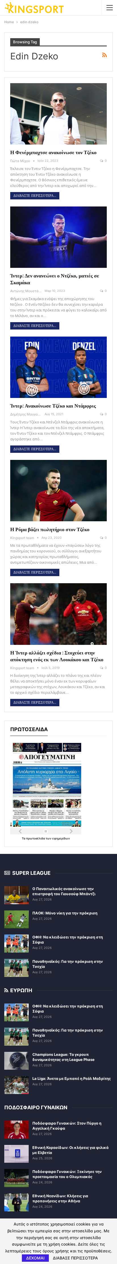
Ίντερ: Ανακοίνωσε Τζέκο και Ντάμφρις (53, 405)
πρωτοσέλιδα (36, 838)
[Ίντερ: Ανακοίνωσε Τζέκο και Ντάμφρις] (58, 367)
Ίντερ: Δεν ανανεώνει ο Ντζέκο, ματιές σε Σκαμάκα (54, 279)
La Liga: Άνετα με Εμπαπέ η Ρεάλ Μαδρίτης (71, 1078)
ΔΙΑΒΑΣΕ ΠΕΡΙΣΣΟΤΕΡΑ (75, 1258)
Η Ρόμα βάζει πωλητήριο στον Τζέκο (49, 529)
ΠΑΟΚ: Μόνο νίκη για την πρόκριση (64, 913)
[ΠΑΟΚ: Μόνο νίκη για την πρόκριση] (16, 919)
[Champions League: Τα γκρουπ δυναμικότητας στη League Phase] (16, 1061)
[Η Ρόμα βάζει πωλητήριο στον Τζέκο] (58, 491)
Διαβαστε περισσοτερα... (34, 196)
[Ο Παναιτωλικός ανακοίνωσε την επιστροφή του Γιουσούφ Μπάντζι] (16, 895)
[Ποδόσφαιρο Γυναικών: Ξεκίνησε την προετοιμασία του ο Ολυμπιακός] (16, 1178)
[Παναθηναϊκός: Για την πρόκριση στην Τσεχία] (16, 968)
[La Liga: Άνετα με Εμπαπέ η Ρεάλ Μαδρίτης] (16, 1085)
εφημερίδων (61, 838)
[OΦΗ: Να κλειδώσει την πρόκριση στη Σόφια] (16, 943)
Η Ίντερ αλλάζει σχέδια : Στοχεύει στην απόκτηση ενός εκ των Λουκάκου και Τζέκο (56, 656)
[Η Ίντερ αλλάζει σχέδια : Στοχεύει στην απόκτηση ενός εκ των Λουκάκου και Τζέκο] (58, 614)
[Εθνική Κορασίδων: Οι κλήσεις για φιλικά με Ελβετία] (16, 1154)
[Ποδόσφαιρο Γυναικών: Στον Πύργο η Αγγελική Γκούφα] (16, 1130)
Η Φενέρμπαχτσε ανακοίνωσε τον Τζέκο (53, 152)
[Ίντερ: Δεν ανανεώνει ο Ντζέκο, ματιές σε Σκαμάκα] (58, 237)
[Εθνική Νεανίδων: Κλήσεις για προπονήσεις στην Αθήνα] (16, 1202)
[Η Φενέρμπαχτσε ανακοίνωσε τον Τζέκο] (58, 114)
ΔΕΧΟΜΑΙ (35, 1258)
